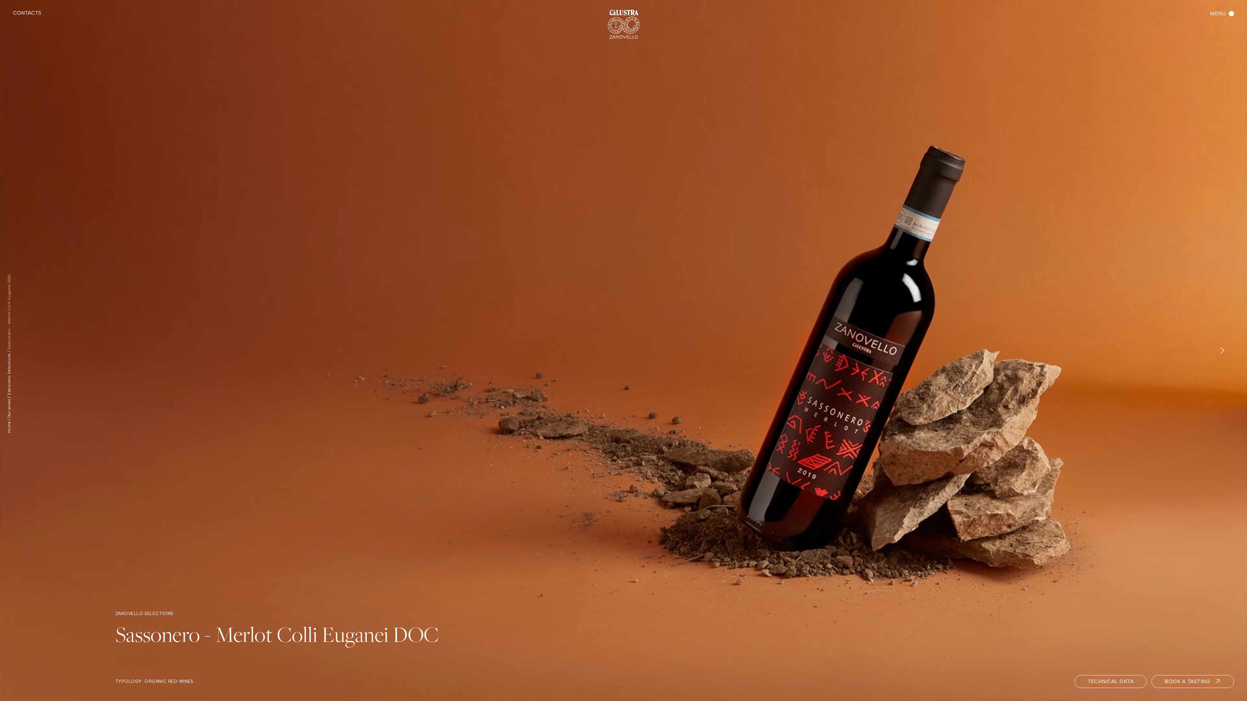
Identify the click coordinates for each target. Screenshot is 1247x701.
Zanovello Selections (9, 374)
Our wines (9, 408)
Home (9, 427)
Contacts (27, 13)
